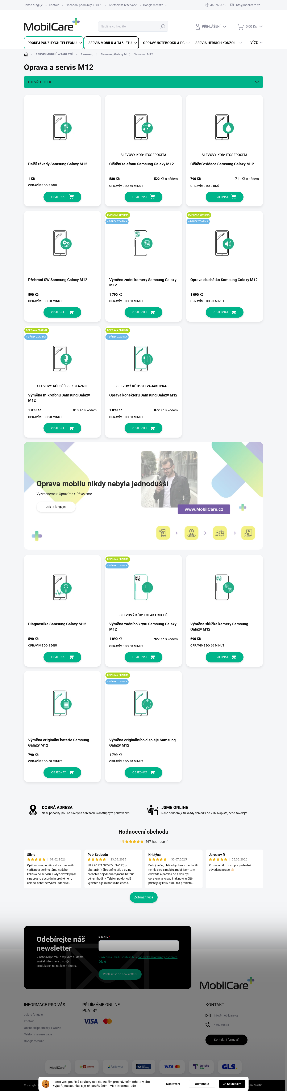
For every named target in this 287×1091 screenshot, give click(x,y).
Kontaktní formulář (226, 1039)
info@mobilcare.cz (226, 1015)
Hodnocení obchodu (143, 832)
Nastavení (173, 1084)
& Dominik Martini (251, 1085)
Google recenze (153, 5)
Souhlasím (234, 1084)
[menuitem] (53, 43)
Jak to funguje (33, 5)
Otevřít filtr (39, 82)
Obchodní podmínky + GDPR (84, 5)
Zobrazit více (143, 897)
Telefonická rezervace (123, 5)
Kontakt (54, 5)
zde (133, 1085)
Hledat (163, 26)
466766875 (217, 5)
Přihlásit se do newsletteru (120, 974)
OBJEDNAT (58, 197)
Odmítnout (202, 1084)
